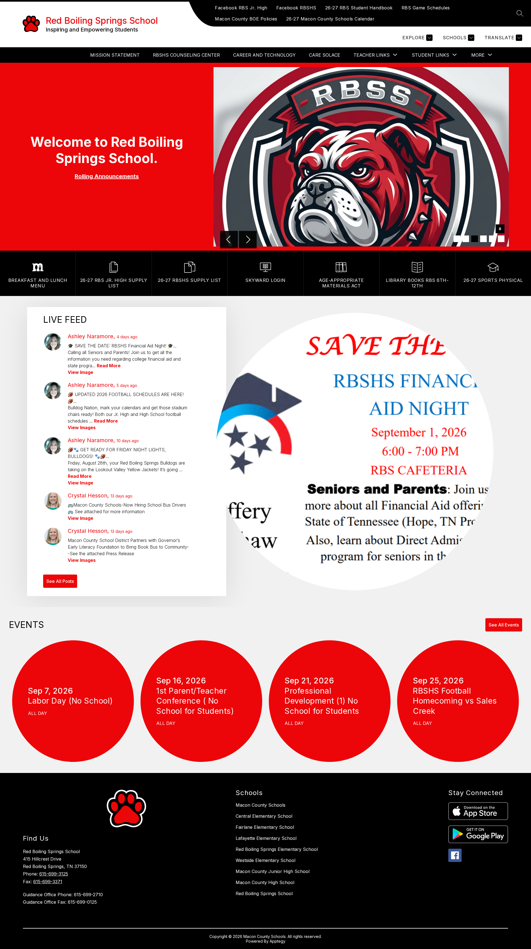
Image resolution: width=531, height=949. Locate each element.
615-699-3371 (47, 881)
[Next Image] (248, 240)
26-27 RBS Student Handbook (359, 8)
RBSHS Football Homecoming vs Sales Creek (455, 701)
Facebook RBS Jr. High (241, 8)
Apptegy (277, 941)
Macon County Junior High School (272, 871)
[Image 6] (501, 238)
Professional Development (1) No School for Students (324, 701)
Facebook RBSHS (296, 8)
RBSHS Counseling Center (186, 55)
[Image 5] (492, 238)
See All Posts (60, 581)
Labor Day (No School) (73, 701)
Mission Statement (115, 55)
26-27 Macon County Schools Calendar (330, 19)
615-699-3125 (53, 874)
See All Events (504, 625)
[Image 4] (483, 238)
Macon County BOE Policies (246, 19)
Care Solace (324, 55)
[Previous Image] (229, 240)
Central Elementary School (264, 816)
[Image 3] (474, 238)
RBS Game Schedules (426, 8)
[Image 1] (457, 238)
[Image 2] (465, 238)
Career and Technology (264, 55)
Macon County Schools (260, 805)
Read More (109, 365)
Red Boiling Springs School (264, 893)
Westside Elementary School (265, 860)
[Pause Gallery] (500, 229)
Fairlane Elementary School (265, 827)
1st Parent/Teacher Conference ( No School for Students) (197, 701)
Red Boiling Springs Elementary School (277, 849)
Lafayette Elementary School (266, 838)
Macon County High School (265, 882)
